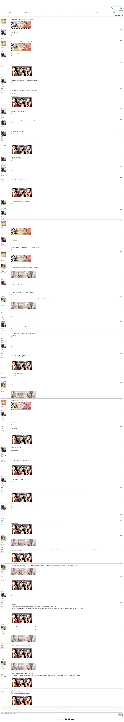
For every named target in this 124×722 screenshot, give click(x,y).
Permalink (121, 17)
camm (2, 514)
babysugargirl (3, 29)
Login (121, 8)
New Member (121, 10)
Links (44, 12)
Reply (122, 15)
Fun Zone (2, 713)
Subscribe (121, 713)
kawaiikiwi (2, 296)
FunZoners (79, 12)
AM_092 (2, 62)
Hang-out (5, 713)
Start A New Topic (117, 15)
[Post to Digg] (120, 715)
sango (2, 17)
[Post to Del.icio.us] (122, 715)
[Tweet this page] (119, 715)
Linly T (2, 310)
